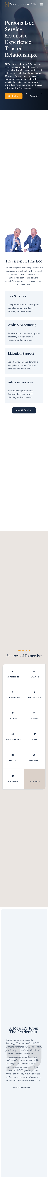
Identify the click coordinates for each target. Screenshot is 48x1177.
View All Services (24, 410)
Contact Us (13, 96)
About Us (34, 96)
